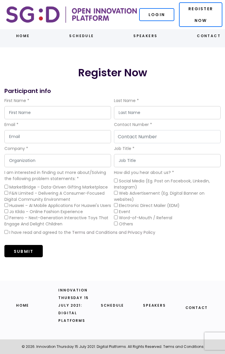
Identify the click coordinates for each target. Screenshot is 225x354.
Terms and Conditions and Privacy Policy (113, 232)
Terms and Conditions (183, 346)
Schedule (81, 35)
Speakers (145, 35)
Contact (209, 35)
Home (23, 35)
